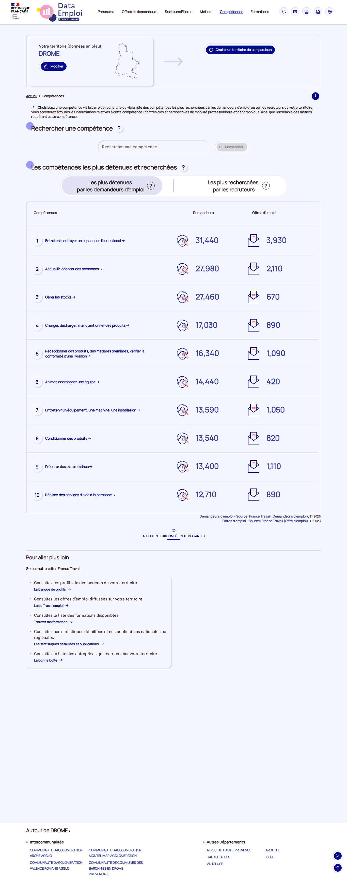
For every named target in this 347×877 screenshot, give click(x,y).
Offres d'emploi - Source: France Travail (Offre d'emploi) (265, 521)
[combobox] (154, 147)
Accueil (31, 96)
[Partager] (338, 856)
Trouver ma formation (51, 622)
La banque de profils (50, 589)
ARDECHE (273, 850)
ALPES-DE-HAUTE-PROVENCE (229, 850)
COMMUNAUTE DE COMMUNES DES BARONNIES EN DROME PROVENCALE (116, 868)
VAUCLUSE (215, 863)
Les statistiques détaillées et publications (67, 644)
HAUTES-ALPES (218, 857)
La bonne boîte (46, 660)
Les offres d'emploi (49, 605)
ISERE (270, 857)
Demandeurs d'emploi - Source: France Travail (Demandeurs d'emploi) (254, 516)
